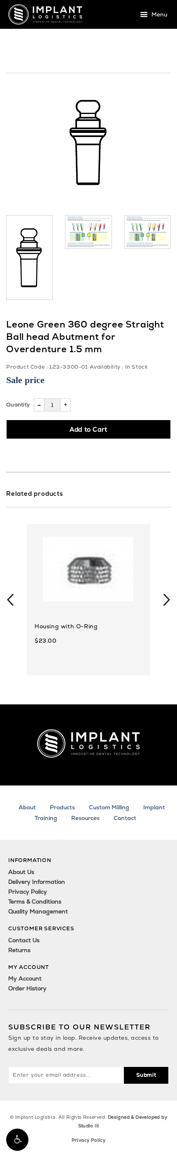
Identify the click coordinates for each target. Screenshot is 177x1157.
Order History (27, 988)
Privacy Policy (27, 891)
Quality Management (38, 911)
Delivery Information (36, 881)
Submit (146, 1074)
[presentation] (10, 599)
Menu (158, 15)
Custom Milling (109, 807)
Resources (85, 818)
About (27, 807)
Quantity (18, 404)
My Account (25, 978)
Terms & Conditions (34, 901)
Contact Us (24, 940)
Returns (19, 950)
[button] (17, 1140)
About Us (21, 872)
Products (62, 807)
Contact (125, 818)
